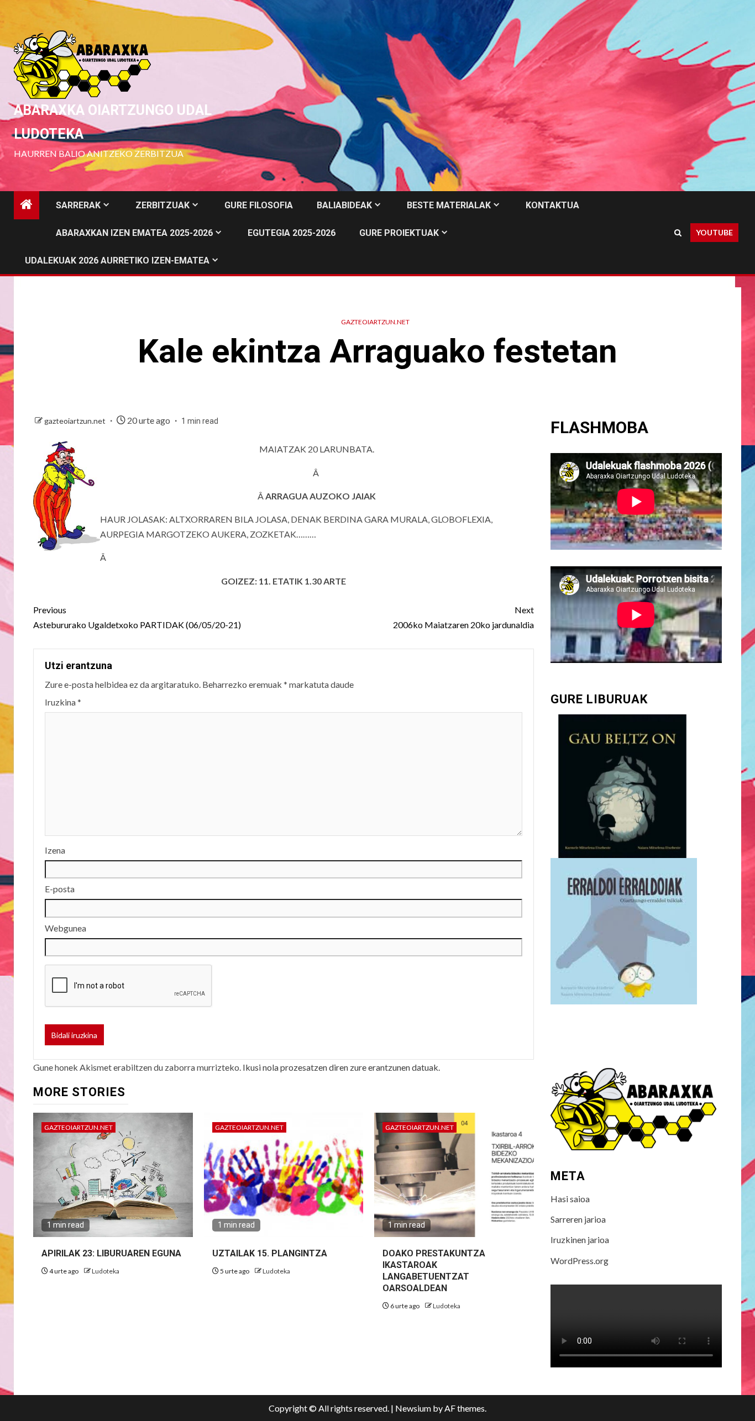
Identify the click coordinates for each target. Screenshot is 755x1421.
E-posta (60, 888)
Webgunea (65, 928)
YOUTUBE (714, 232)
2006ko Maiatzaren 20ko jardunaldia (463, 617)
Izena (55, 850)
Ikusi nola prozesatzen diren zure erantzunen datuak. (341, 1067)
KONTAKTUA (552, 205)
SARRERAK (78, 205)
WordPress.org (579, 1260)
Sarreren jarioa (578, 1219)
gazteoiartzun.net (375, 322)
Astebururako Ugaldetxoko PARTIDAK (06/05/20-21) (137, 617)
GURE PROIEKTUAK (399, 233)
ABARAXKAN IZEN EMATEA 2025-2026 (134, 233)
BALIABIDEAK (344, 205)
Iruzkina (63, 702)
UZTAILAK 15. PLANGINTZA (269, 1253)
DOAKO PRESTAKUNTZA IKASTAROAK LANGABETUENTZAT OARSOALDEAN (433, 1270)
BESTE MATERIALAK (449, 205)
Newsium (413, 1408)
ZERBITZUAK (162, 205)
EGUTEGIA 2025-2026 (291, 233)
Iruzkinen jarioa (579, 1239)
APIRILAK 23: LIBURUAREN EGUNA (111, 1253)
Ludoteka (105, 1271)
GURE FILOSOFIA (258, 205)
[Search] (678, 233)
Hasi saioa (570, 1198)
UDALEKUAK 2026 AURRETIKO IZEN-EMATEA (117, 260)
